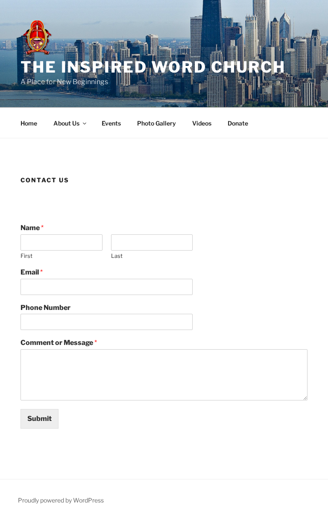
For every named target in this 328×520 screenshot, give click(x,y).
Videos (201, 123)
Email (31, 272)
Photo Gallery (156, 123)
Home (28, 123)
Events (111, 123)
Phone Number (45, 308)
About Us (66, 123)
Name (32, 228)
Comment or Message (58, 343)
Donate (238, 123)
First (26, 255)
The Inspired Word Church (153, 67)
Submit (39, 419)
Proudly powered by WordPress (61, 500)
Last (117, 255)
